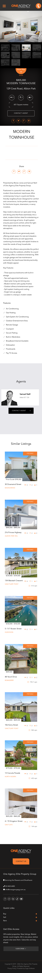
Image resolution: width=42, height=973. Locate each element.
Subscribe (20, 948)
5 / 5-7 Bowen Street (13, 629)
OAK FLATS (9, 825)
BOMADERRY (9, 680)
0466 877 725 (24, 397)
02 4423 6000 (10, 886)
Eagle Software (30, 968)
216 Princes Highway (13, 532)
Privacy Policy (12, 968)
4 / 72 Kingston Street (14, 821)
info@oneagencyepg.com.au (15, 890)
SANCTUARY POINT (11, 584)
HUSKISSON (9, 632)
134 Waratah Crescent (14, 581)
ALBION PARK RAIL (11, 536)
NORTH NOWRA (10, 776)
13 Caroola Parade (12, 773)
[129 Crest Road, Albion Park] (21, 26)
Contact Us (21, 861)
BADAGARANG (10, 488)
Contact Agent (21, 113)
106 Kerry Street (11, 725)
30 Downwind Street (13, 484)
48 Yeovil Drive (11, 677)
